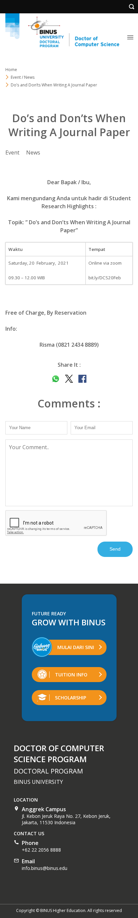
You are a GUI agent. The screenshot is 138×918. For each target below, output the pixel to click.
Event (12, 152)
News (33, 152)
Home (11, 69)
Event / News (22, 77)
